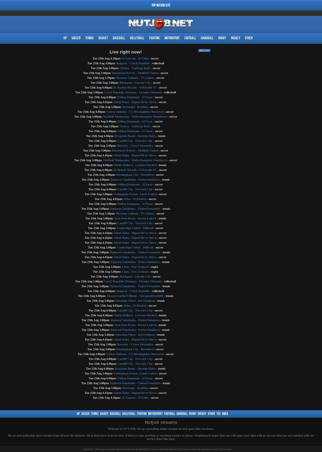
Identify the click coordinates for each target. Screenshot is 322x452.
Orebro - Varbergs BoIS (135, 68)
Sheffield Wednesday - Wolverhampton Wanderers (135, 116)
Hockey (235, 38)
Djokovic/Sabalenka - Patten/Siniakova (135, 179)
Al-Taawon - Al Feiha (135, 58)
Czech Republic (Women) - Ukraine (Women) (133, 92)
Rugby (222, 38)
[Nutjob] (161, 29)
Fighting (154, 38)
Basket (103, 38)
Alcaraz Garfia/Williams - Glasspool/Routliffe (135, 295)
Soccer (76, 38)
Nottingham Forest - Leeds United (135, 194)
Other (248, 38)
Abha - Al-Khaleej (134, 199)
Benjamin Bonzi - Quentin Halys (135, 136)
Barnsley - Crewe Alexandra (135, 145)
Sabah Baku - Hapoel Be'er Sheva (134, 102)
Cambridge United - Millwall (135, 228)
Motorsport (172, 38)
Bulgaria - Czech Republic (133, 63)
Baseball (119, 38)
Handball (207, 38)
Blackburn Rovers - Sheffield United (135, 73)
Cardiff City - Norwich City (134, 140)
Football (190, 38)
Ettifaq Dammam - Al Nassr (135, 97)
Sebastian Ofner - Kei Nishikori (135, 300)
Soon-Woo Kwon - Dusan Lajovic (135, 218)
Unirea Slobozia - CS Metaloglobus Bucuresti (134, 111)
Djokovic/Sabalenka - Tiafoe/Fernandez (135, 208)
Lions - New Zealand (135, 266)
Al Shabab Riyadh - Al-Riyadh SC (135, 87)
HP (65, 38)
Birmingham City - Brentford (135, 174)
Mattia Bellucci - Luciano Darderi (135, 165)
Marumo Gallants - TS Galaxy (135, 77)
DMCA (225, 414)
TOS (219, 414)
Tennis (89, 38)
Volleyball (137, 38)
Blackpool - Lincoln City (134, 82)
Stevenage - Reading (135, 106)
